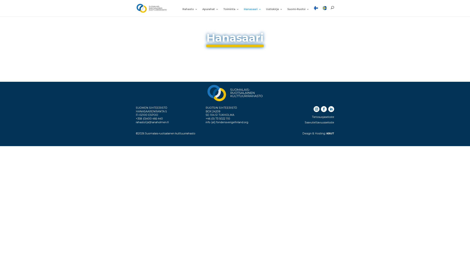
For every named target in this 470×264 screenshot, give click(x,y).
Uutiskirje (272, 9)
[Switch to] (316, 11)
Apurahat (208, 9)
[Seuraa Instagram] (316, 109)
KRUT (330, 133)
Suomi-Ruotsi (296, 9)
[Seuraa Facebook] (324, 109)
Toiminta (229, 9)
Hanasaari (251, 9)
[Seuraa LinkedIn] (331, 109)
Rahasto (188, 9)
